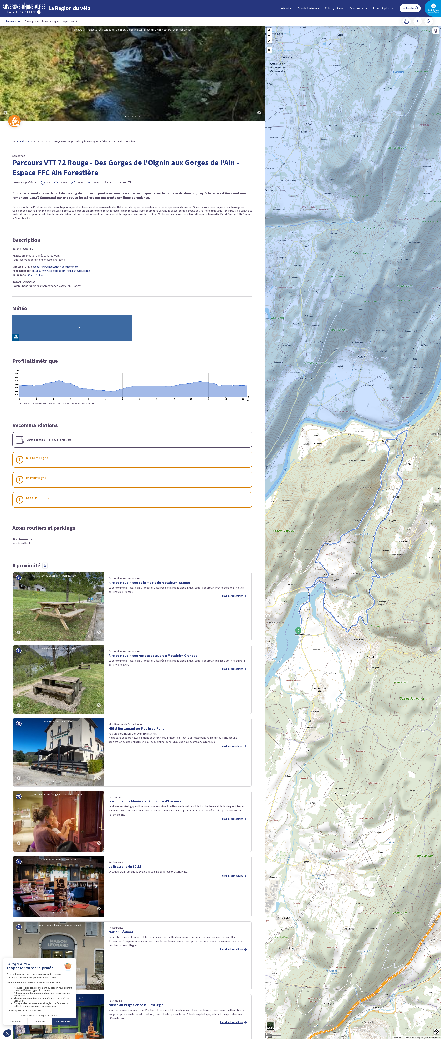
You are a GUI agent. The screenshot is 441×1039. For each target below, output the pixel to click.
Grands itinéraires (308, 8)
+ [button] (269, 30)
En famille (286, 8)
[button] (269, 40)
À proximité (70, 21)
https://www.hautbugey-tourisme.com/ (55, 267)
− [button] (269, 35)
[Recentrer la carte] (269, 50)
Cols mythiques (334, 8)
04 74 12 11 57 (35, 275)
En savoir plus (381, 8)
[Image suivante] (259, 73)
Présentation (13, 21)
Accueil (20, 141)
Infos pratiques (51, 21)
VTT (30, 141)
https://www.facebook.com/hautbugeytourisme (61, 271)
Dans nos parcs (358, 8)
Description (32, 21)
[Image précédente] (5, 73)
